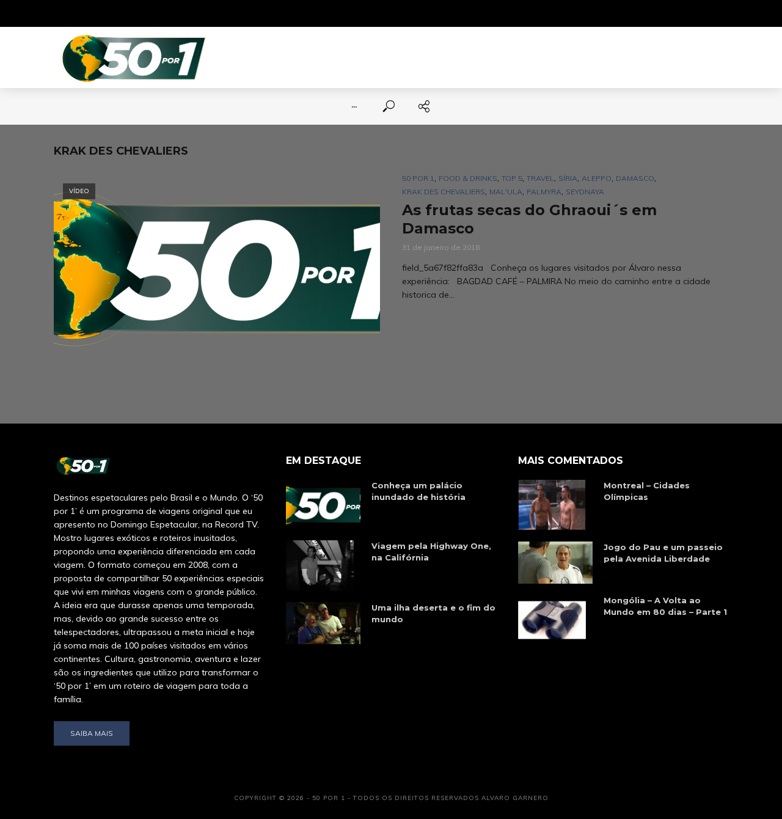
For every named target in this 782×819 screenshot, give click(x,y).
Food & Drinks (468, 178)
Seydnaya (585, 191)
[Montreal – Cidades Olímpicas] (555, 505)
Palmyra (544, 191)
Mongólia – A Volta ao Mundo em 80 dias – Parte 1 (665, 606)
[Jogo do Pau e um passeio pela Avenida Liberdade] (555, 563)
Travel (540, 178)
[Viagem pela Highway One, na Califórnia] (323, 565)
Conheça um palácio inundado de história (418, 491)
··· (354, 106)
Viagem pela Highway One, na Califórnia (431, 551)
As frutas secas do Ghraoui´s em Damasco (529, 219)
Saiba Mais (91, 733)
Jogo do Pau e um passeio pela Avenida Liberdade (663, 553)
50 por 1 (418, 178)
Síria (567, 178)
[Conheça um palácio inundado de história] (323, 504)
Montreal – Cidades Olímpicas (647, 491)
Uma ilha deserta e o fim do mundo (433, 613)
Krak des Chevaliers (443, 191)
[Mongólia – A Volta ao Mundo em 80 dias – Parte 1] (555, 620)
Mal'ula (505, 191)
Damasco (635, 178)
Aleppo (597, 178)
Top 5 (512, 178)
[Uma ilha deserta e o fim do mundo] (323, 623)
